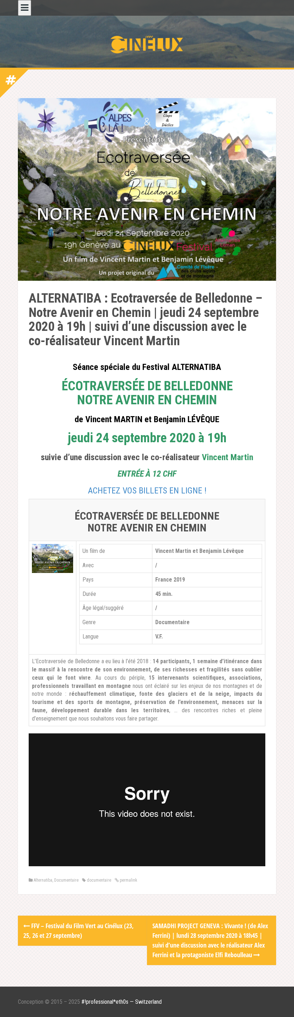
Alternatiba (43, 880)
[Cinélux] (147, 44)
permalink (128, 880)
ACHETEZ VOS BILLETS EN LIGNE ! (147, 491)
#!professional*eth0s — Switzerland (121, 1001)
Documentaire (66, 880)
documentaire (99, 880)
